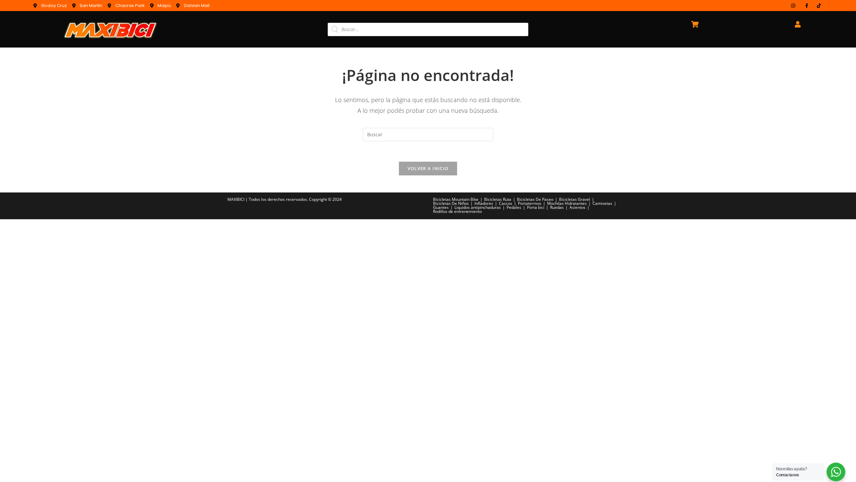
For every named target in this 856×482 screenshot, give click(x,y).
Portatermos (529, 203)
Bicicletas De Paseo (535, 199)
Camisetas (602, 203)
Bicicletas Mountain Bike (455, 199)
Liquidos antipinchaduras (477, 207)
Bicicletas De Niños (451, 203)
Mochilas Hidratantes (567, 203)
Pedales (514, 207)
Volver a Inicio (428, 168)
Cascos (505, 203)
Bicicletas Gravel (574, 199)
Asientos (577, 207)
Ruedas (557, 207)
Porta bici (535, 207)
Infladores (483, 203)
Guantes (441, 207)
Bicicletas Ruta (497, 199)
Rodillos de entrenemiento (457, 211)
